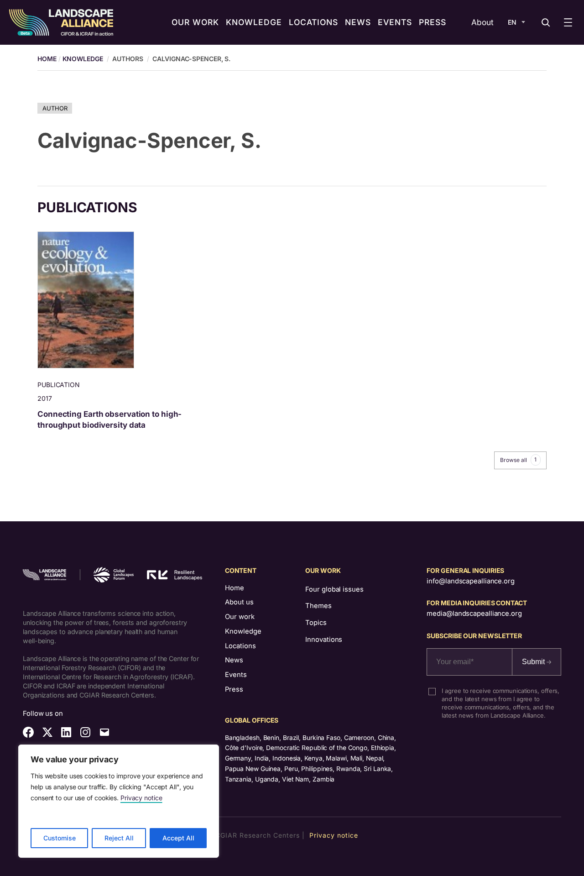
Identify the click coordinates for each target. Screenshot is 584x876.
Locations (240, 646)
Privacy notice (141, 798)
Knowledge (83, 59)
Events (236, 675)
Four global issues (334, 589)
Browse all (518, 459)
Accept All (178, 838)
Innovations (323, 639)
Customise (59, 838)
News (234, 660)
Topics (315, 623)
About (482, 22)
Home (234, 588)
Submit (534, 662)
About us (239, 602)
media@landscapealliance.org (474, 613)
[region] (118, 801)
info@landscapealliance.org (470, 581)
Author (54, 108)
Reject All (119, 838)
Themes (318, 606)
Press (234, 689)
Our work (240, 617)
